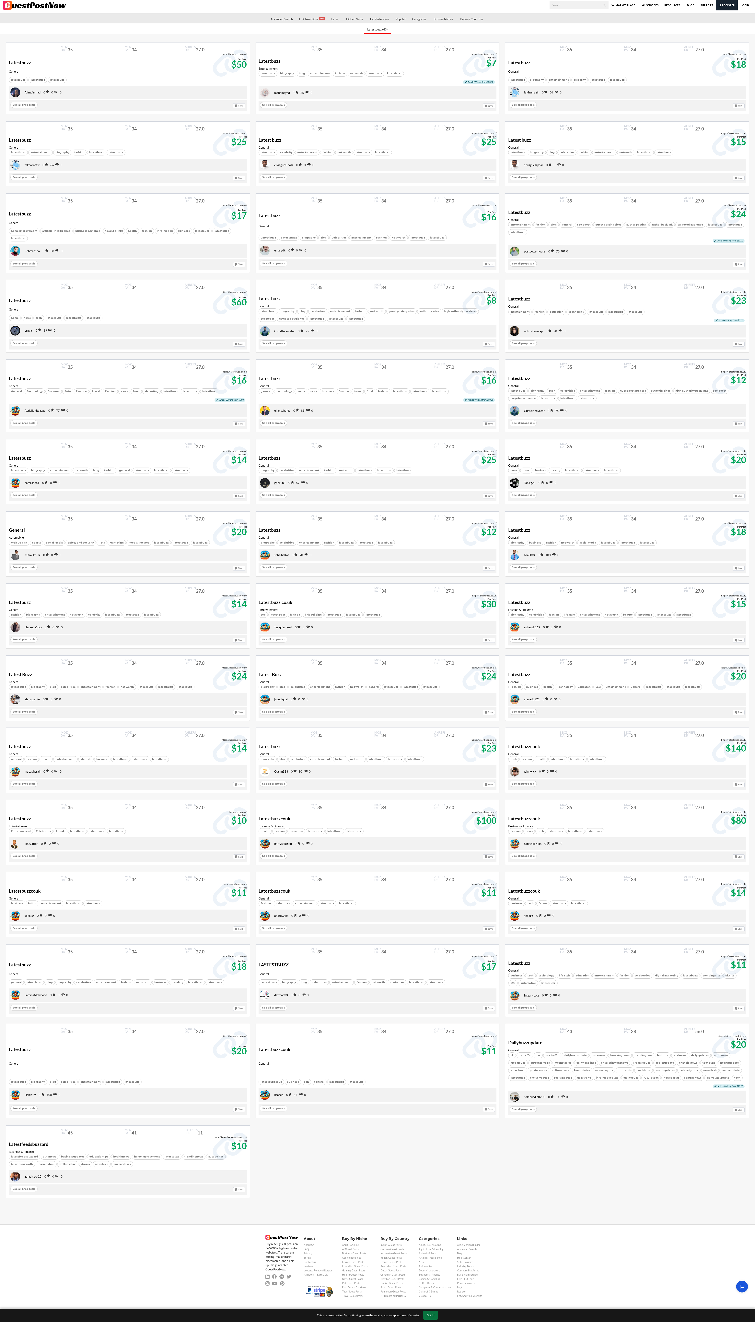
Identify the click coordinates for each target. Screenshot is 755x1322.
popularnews (693, 1077)
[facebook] (274, 1276)
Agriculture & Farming (431, 1249)
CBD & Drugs (426, 1283)
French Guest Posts (391, 1262)
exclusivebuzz (539, 1077)
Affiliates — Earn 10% (316, 1274)
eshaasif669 (532, 627)
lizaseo (278, 1094)
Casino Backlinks (351, 1257)
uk (512, 1055)
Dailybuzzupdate (525, 1042)
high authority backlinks (460, 311)
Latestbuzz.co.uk (275, 602)
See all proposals (24, 104)
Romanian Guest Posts (393, 1291)
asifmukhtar (32, 555)
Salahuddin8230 (534, 1097)
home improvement (24, 230)
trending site (711, 975)
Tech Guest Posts (352, 1291)
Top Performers (379, 19)
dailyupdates (700, 1055)
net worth (344, 152)
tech (39, 317)
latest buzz (268, 311)
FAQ (306, 1249)
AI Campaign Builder (468, 1244)
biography (287, 73)
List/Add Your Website (469, 1295)
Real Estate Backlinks (354, 1287)
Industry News (465, 1266)
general (567, 224)
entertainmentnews (614, 1062)
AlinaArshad (33, 92)
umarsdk (279, 250)
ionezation (31, 843)
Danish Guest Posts (391, 1283)
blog (302, 73)
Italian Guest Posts (391, 1257)
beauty (555, 470)
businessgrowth (22, 1164)
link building (313, 614)
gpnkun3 (279, 482)
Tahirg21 (530, 482)
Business (54, 391)
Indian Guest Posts (391, 1244)
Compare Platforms (468, 1270)
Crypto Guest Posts (353, 1262)
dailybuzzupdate (575, 1055)
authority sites (429, 311)
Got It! (431, 1315)
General (14, 71)
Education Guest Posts (355, 1266)
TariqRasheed (283, 627)
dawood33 (281, 995)
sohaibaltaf (281, 555)
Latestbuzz (20, 62)
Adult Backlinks (350, 1244)
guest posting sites (608, 224)
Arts (421, 1262)
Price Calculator (466, 1283)
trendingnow (643, 1055)
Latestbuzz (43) (377, 29)
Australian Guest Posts (393, 1266)
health (132, 230)
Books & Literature (429, 1270)
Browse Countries (471, 19)
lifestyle (569, 614)
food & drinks (114, 230)
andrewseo (281, 915)
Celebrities (338, 237)
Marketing (151, 391)
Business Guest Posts (354, 1253)
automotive (528, 983)
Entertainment (268, 68)
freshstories (563, 1062)
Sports (36, 542)
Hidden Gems (354, 19)
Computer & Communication (435, 1287)
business (328, 391)
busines (540, 470)
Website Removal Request (318, 1270)
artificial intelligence (56, 230)
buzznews (598, 1055)
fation (32, 903)
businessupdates (72, 1156)
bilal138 (529, 555)
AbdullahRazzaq (35, 410)
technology (576, 311)
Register (728, 5)
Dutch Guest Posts (391, 1270)
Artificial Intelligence (430, 1257)
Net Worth (399, 237)
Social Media (54, 542)
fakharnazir (531, 92)
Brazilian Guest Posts (392, 1279)
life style (565, 975)
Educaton (584, 686)
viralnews (679, 1055)
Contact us (310, 1262)
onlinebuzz (631, 1077)
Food (136, 391)
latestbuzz (18, 79)
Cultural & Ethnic (428, 1291)
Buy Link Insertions (468, 1274)
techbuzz (708, 1062)
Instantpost (531, 995)
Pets (102, 542)
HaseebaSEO (33, 627)
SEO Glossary (465, 1262)
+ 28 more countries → (393, 1295)
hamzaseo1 (32, 482)
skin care (184, 230)
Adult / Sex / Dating (430, 1244)
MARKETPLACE (625, 5)
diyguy (85, 1164)
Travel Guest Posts (353, 1295)
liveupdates (582, 1070)
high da (295, 614)
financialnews (688, 1062)
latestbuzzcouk (271, 1081)
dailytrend (584, 1077)
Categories (419, 19)
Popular (401, 19)
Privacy (308, 1253)
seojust (29, 915)
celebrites (283, 903)
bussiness (296, 831)
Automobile (16, 537)
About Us (309, 1244)
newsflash (710, 1070)
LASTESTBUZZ (274, 964)
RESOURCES (672, 5)
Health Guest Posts (353, 1274)
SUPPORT (706, 5)
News (124, 391)
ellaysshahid (282, 410)
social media (587, 542)
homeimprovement (147, 1156)
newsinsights (604, 1070)
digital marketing (666, 975)
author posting (636, 224)
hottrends (625, 1070)
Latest (335, 19)
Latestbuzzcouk (524, 746)
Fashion (381, 237)
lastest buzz (269, 982)
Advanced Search (282, 19)
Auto (67, 391)
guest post (278, 614)
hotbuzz (662, 1055)
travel (358, 391)
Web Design (19, 542)
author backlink (662, 224)
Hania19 (30, 1094)
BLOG (690, 5)
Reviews (308, 1266)
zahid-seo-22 (33, 1176)
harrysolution (283, 843)
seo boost (583, 224)
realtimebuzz (563, 1077)
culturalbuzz (560, 1070)
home (15, 317)
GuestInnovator (284, 331)
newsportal (671, 1077)
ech (306, 1081)
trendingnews (193, 1156)
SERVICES (651, 5)
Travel (96, 391)
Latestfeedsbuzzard (28, 1144)
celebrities (567, 152)
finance (344, 391)
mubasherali (33, 771)
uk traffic (525, 1055)
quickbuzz (643, 1070)
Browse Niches (443, 19)
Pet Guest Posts (351, 1283)
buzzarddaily (122, 1164)
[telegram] (281, 1276)
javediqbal (281, 699)
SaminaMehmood (36, 995)
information (165, 230)
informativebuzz (607, 1077)
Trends (60, 831)
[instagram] (267, 1283)
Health (547, 686)
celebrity (580, 79)
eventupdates (665, 1070)
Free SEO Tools (465, 1279)
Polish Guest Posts (390, 1287)
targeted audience (690, 224)
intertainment (519, 311)
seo (263, 614)
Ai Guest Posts (350, 1249)
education (556, 311)
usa (538, 1055)
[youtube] (274, 1283)
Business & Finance (271, 826)
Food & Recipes (139, 542)
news (27, 317)
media (301, 391)
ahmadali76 (32, 699)
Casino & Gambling (429, 1279)
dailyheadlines (586, 1062)
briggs (29, 330)
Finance (81, 391)
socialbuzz (517, 1070)
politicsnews (538, 1070)
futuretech (651, 1077)
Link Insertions (311, 19)
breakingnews (620, 1055)
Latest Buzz (289, 237)
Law (598, 686)
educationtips (98, 1156)
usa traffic (552, 1055)
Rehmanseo (32, 251)
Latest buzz (270, 140)
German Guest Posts (392, 1249)
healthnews (121, 1156)
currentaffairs (540, 1062)
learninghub (46, 1164)
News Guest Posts (352, 1279)
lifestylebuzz (642, 1062)
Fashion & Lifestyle (520, 609)
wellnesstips (67, 1164)
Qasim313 (281, 771)
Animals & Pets (427, 1253)
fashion (340, 73)
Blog (323, 237)
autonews (49, 1156)
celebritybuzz (689, 1070)
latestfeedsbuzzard (24, 1156)
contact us (397, 982)
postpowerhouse (534, 251)
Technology (35, 391)
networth (356, 73)
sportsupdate (665, 1062)
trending (177, 982)
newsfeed (102, 1164)
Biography (309, 237)
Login (745, 5)
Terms (307, 1257)
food (369, 391)
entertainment (320, 73)
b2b (513, 983)
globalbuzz (518, 1062)
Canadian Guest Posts (392, 1274)
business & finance (87, 230)
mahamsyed (282, 92)
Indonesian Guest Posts (393, 1253)
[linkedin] (267, 1276)
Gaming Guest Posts (353, 1270)
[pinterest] (282, 1283)
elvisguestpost (283, 165)
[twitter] (288, 1276)
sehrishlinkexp (533, 331)
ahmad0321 (532, 699)
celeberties (642, 975)
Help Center (464, 1257)
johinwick (530, 771)
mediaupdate (731, 1070)
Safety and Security (81, 542)
